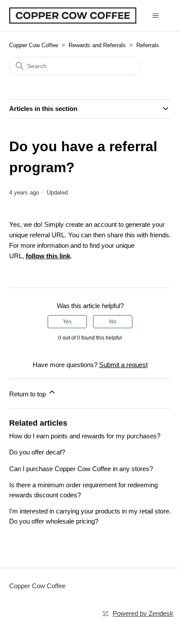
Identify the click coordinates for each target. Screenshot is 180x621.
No (112, 322)
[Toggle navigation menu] (155, 16)
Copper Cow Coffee (33, 45)
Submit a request (123, 364)
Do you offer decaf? (37, 452)
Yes (67, 322)
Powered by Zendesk (143, 613)
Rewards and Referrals (97, 45)
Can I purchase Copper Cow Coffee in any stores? (81, 468)
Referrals (147, 45)
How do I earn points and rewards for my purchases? (84, 436)
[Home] (73, 15)
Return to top (28, 394)
